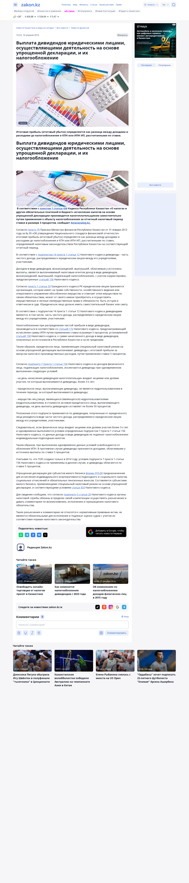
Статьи (93, 4)
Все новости (62, 28)
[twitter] (45, 534)
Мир (75, 4)
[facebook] (33, 534)
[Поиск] (173, 4)
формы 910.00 (94, 473)
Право (119, 4)
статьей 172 (66, 329)
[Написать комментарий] (72, 625)
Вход (126, 616)
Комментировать (116, 632)
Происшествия (106, 4)
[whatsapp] (20, 534)
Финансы (83, 4)
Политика (66, 4)
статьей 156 (46, 279)
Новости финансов (80, 28)
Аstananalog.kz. (80, 222)
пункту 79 (34, 229)
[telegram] (26, 534)
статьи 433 (78, 487)
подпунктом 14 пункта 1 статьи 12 (59, 254)
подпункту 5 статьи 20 (77, 494)
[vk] (39, 534)
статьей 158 (23, 336)
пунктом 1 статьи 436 (53, 208)
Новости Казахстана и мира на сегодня (35, 28)
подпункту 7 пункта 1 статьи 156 (48, 364)
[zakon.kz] (30, 4)
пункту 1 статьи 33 (39, 286)
